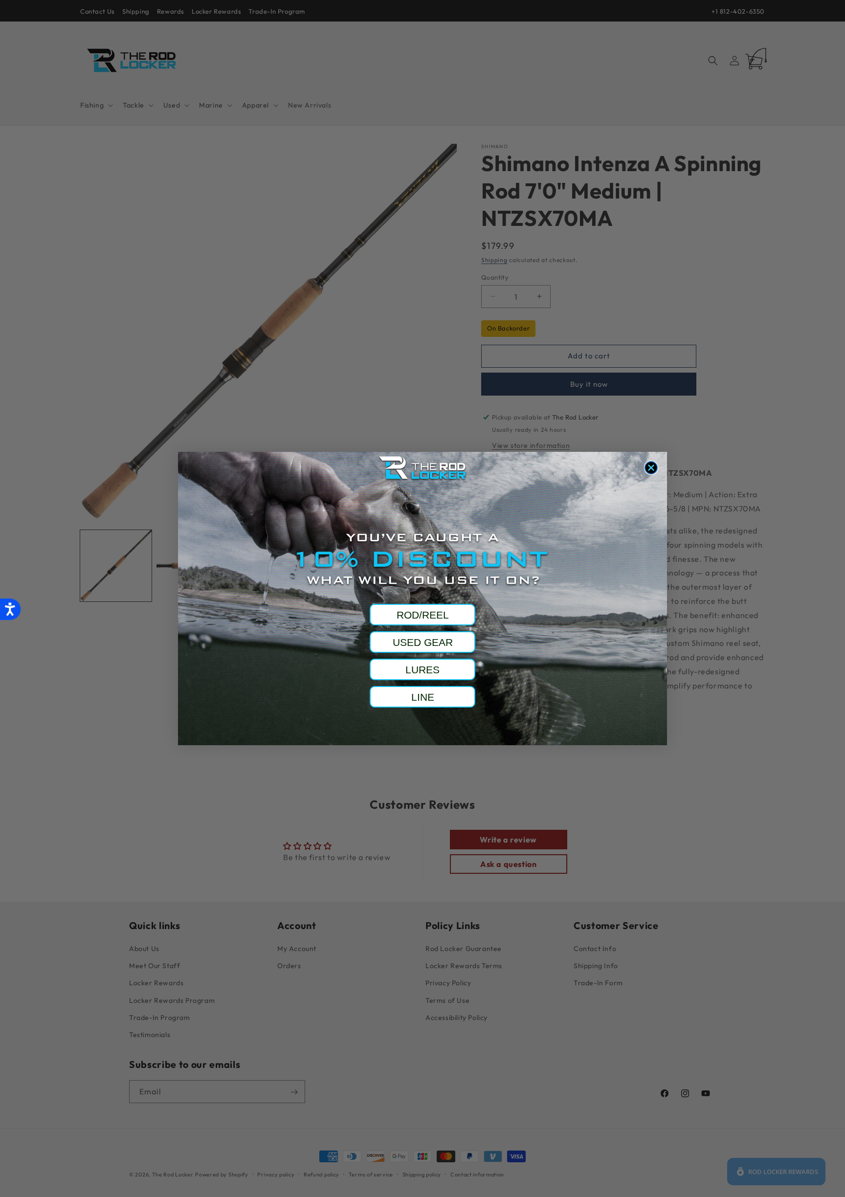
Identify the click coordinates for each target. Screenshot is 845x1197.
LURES (422, 669)
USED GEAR (423, 642)
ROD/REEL (423, 615)
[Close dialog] (651, 468)
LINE (422, 697)
